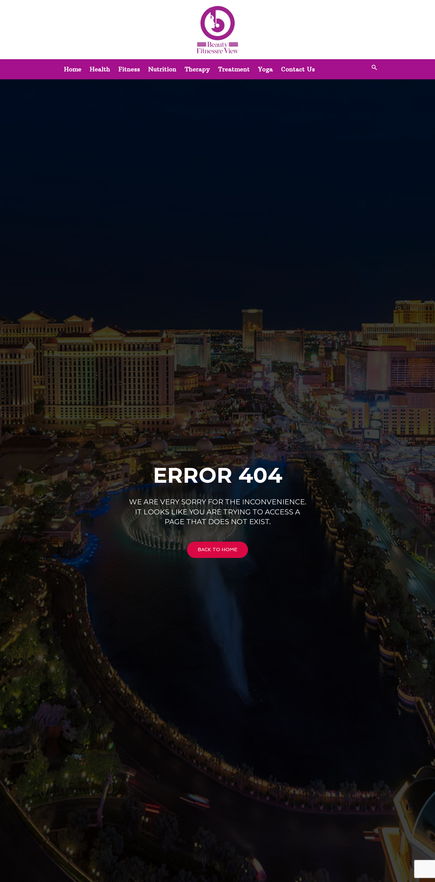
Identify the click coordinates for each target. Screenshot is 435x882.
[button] (374, 68)
